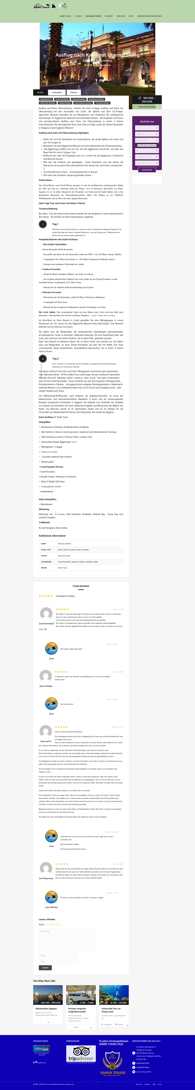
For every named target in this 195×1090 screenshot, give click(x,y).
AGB (154, 1084)
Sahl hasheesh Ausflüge (83, 103)
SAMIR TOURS (65, 16)
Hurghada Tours (93, 16)
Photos (74, 92)
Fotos (160, 1084)
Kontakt (109, 16)
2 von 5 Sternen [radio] (51, 924)
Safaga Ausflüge (65, 103)
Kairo (83, 155)
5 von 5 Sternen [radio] (60, 924)
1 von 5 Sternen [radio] (47, 924)
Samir (74, 442)
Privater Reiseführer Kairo (149, 16)
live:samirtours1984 (143, 1072)
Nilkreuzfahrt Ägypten (46, 1008)
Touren (78, 16)
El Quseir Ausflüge (79, 99)
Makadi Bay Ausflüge (96, 99)
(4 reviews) (105, 65)
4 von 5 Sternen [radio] (57, 924)
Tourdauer (57, 92)
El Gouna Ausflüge (62, 99)
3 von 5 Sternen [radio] (54, 924)
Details (40, 92)
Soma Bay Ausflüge (102, 103)
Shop (131, 16)
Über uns (121, 16)
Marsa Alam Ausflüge (48, 103)
